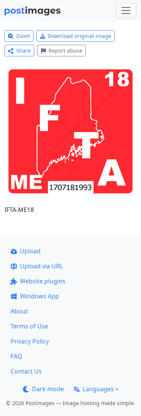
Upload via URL (41, 266)
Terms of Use (29, 326)
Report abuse (65, 50)
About (19, 311)
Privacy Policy (30, 341)
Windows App (39, 296)
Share (23, 50)
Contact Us (26, 371)
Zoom (23, 35)
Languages (98, 389)
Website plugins (42, 281)
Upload (30, 251)
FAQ (16, 356)
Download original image (79, 35)
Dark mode (48, 389)
